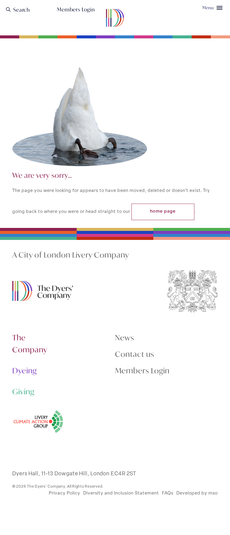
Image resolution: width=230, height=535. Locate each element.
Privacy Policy (64, 493)
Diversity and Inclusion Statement (121, 493)
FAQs (167, 493)
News (124, 337)
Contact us (134, 354)
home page (163, 211)
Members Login (76, 9)
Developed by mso (197, 493)
